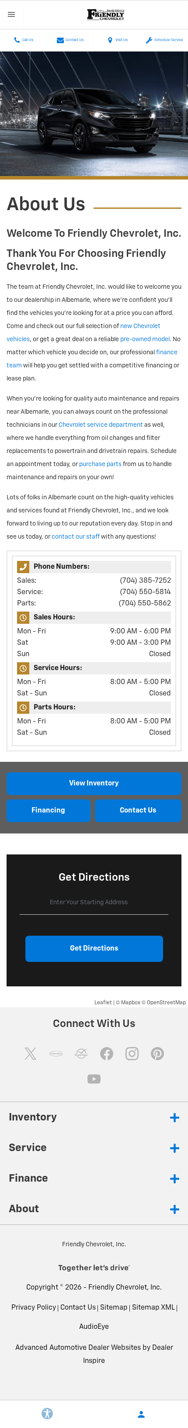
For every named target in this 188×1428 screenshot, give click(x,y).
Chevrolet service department (101, 425)
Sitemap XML (153, 1307)
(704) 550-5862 (144, 603)
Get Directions (94, 948)
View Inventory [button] (94, 783)
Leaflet (103, 1003)
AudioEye (94, 1327)
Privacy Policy (33, 1307)
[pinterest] (157, 1053)
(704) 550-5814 (145, 592)
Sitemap (114, 1307)
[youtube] (94, 1079)
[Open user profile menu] (141, 1414)
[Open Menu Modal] (12, 14)
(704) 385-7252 (145, 580)
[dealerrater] (81, 1053)
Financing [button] (48, 810)
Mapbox (130, 1003)
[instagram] (132, 1053)
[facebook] (106, 1053)
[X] (30, 1053)
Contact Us (78, 1307)
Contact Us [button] (138, 810)
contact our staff (76, 537)
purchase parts (100, 464)
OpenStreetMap (166, 1003)
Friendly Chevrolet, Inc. (125, 1287)
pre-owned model (145, 339)
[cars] (56, 1053)
